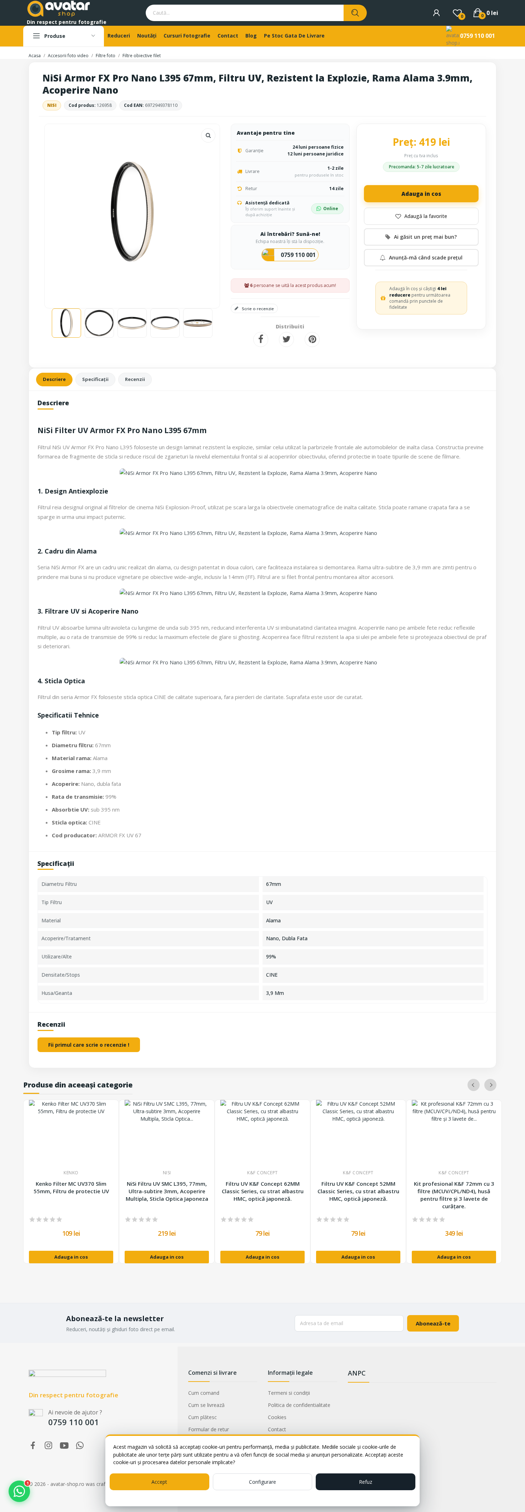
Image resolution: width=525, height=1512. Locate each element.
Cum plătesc (202, 1417)
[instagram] (48, 1445)
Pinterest (312, 339)
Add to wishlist (421, 216)
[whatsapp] (80, 1445)
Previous (61, 213)
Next (203, 213)
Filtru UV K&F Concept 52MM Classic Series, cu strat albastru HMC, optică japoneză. (358, 1191)
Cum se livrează (206, 1405)
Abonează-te (433, 1323)
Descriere (54, 379)
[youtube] (64, 1445)
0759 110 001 (477, 35)
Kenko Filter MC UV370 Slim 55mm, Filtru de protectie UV (71, 1187)
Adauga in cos (421, 193)
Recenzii (135, 379)
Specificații (95, 379)
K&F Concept (262, 1173)
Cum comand (203, 1392)
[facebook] (33, 1445)
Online (330, 208)
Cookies (277, 1417)
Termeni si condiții (289, 1392)
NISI (51, 105)
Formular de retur (208, 1429)
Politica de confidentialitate (299, 1405)
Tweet (286, 339)
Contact (277, 1429)
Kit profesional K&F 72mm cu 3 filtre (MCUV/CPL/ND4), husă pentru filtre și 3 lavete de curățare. (454, 1195)
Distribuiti (260, 339)
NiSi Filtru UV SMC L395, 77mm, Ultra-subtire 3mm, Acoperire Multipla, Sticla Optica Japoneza (167, 1191)
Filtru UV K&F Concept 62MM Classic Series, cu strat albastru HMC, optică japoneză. (263, 1191)
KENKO (71, 1173)
